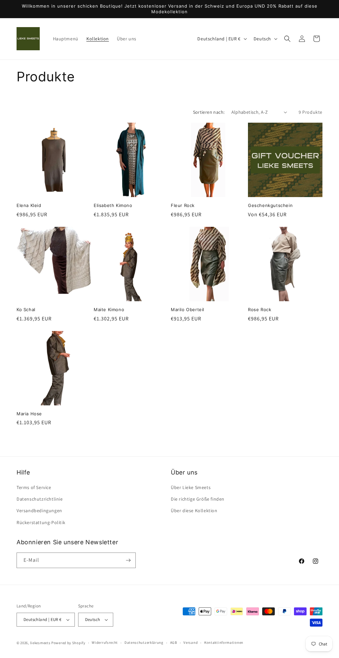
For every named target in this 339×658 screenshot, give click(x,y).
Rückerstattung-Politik (41, 522)
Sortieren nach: (209, 112)
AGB (173, 642)
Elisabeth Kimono (113, 205)
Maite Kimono (109, 309)
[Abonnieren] (128, 560)
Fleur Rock (183, 205)
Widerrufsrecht (105, 642)
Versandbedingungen (39, 511)
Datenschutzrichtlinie (40, 499)
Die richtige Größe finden (197, 499)
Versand (190, 642)
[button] (287, 38)
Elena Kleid (29, 205)
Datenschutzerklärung (144, 642)
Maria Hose (29, 413)
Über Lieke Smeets (191, 487)
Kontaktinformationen (223, 642)
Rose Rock (259, 309)
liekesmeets (40, 642)
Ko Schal (26, 309)
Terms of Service (34, 487)
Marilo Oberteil (187, 309)
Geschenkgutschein (270, 205)
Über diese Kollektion (194, 511)
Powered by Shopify (68, 642)
